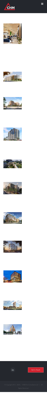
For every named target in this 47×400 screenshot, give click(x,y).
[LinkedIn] (12, 369)
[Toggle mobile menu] (42, 4)
